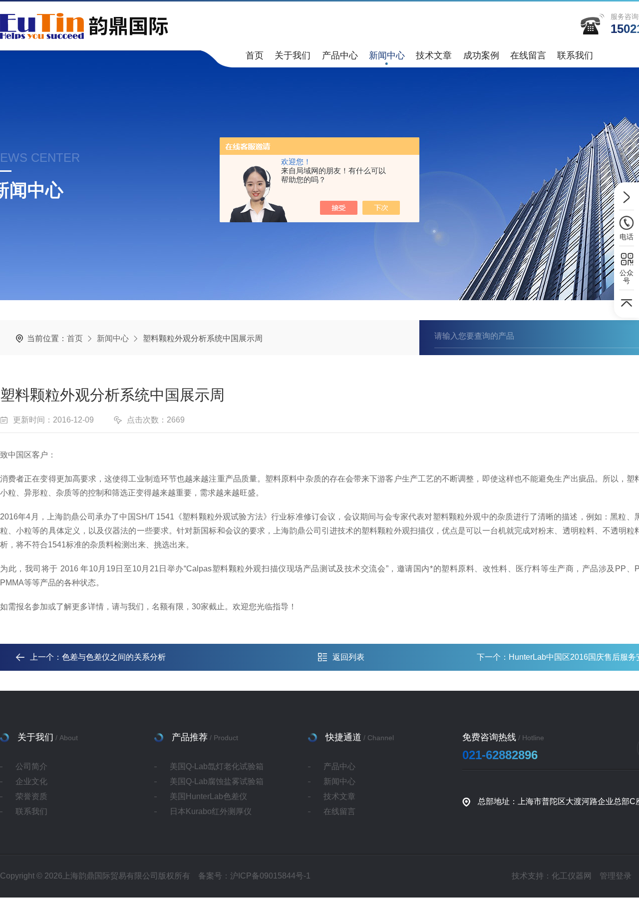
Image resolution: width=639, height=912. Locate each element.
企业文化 (31, 781)
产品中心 (340, 55)
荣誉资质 (31, 796)
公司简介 (31, 766)
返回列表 (348, 657)
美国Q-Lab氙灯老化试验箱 (217, 766)
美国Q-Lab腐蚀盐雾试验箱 (217, 781)
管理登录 (616, 876)
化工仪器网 (572, 876)
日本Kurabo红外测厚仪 (211, 811)
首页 (255, 55)
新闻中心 (387, 55)
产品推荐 (190, 737)
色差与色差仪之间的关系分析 (114, 657)
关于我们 (293, 55)
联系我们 (575, 55)
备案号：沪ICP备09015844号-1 (254, 876)
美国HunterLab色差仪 (208, 796)
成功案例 (481, 55)
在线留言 (528, 55)
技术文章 (434, 55)
